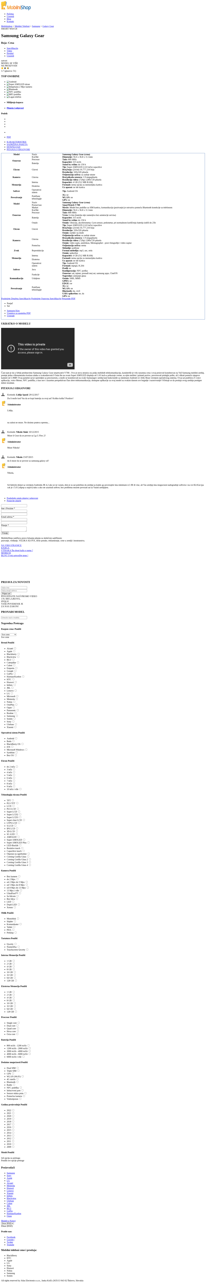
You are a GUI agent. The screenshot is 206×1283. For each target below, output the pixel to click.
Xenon (10, 907)
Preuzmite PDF (68, 298)
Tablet (9, 927)
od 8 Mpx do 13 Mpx (16, 888)
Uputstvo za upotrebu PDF (19, 313)
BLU (9, 660)
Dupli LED (12, 904)
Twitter (10, 1242)
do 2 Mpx (11, 879)
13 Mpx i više (13, 890)
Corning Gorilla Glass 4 (17, 865)
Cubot (9, 665)
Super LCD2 (12, 814)
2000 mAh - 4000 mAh (17, 1051)
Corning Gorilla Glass (16, 856)
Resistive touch (13, 848)
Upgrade (11, 316)
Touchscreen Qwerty (16, 950)
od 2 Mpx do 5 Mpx (16, 882)
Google (10, 671)
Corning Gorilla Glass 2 (17, 859)
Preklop (10, 933)
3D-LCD (11, 831)
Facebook (11, 1237)
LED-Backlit (12, 845)
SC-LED (11, 834)
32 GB (10, 975)
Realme (10, 713)
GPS (9, 1073)
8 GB (9, 969)
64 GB (10, 978)
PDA (9, 930)
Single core (12, 1023)
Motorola (11, 699)
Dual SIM (11, 1068)
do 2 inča (11, 767)
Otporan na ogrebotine (17, 854)
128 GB (10, 980)
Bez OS (10, 755)
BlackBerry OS (13, 744)
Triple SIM (11, 1071)
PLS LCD (11, 809)
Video (9, 51)
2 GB (9, 964)
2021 (9, 1113)
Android (10, 738)
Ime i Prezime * (8, 508)
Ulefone (10, 724)
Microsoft (11, 696)
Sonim (9, 719)
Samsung (36, 26)
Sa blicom (11, 896)
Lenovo (10, 690)
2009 (9, 1147)
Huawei (10, 682)
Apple (9, 651)
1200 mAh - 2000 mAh (17, 1048)
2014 (9, 1133)
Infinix (10, 685)
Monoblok (11, 918)
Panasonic (11, 710)
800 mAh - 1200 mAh (16, 1045)
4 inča (9, 772)
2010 (9, 1144)
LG (8, 693)
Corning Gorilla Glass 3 (17, 862)
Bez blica (11, 899)
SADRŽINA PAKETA (17, 144)
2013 (9, 1135)
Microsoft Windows (15, 750)
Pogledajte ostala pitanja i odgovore (22, 498)
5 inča (9, 775)
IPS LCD (11, 828)
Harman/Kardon (14, 676)
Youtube (10, 1245)
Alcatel (10, 648)
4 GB (9, 966)
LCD (9, 806)
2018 (9, 1121)
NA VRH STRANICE (11, 545)
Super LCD (12, 812)
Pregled (10, 53)
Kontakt (10, 21)
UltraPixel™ (12, 893)
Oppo (9, 707)
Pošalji (5, 533)
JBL (8, 688)
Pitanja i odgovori (15, 108)
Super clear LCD (14, 820)
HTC (9, 679)
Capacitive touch (14, 851)
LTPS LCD (12, 823)
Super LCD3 (12, 817)
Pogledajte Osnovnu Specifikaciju (46, 298)
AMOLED (12, 837)
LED (9, 902)
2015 (9, 1130)
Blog (9, 19)
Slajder (10, 921)
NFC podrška (13, 1088)
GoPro (10, 674)
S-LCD (10, 826)
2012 (9, 1138)
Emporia (10, 668)
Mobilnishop (6, 26)
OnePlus (10, 705)
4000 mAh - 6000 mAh (17, 1054)
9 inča (9, 786)
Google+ (11, 1239)
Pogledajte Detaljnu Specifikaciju (16, 298)
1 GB (9, 961)
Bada (9, 741)
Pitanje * (5, 525)
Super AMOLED (14, 840)
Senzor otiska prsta (15, 1093)
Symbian (11, 752)
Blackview (11, 657)
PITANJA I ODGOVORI (18, 149)
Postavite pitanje (14, 500)
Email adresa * (7, 517)
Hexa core (11, 1031)
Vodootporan (12, 1099)
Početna (10, 14)
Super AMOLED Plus (16, 842)
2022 (9, 1110)
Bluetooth (11, 1082)
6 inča (9, 778)
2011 (9, 1141)
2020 (9, 1116)
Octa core (11, 1034)
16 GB (10, 972)
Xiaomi (10, 727)
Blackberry (12, 654)
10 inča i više (12, 789)
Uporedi (10, 16)
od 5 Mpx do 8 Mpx (16, 885)
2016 (9, 1127)
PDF (9, 137)
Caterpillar (11, 662)
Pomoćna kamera (14, 1096)
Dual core (11, 1026)
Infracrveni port (13, 1090)
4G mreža (11, 1079)
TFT (9, 800)
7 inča (9, 781)
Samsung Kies (13, 310)
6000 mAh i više (14, 1057)
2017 (9, 1124)
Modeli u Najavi (8, 1221)
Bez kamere (12, 876)
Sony (9, 721)
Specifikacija (12, 48)
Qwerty (10, 944)
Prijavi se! (6, 594)
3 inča (9, 769)
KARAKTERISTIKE (16, 142)
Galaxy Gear (48, 26)
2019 (9, 1119)
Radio (9, 1085)
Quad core (11, 1028)
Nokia (9, 702)
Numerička (12, 947)
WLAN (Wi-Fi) (14, 1076)
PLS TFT (11, 803)
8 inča (9, 783)
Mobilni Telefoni (22, 26)
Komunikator (12, 924)
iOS (8, 747)
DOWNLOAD (13, 147)
